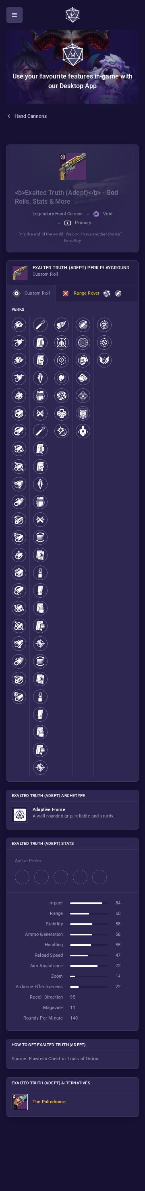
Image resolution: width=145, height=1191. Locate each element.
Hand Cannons (30, 116)
